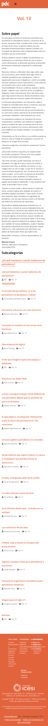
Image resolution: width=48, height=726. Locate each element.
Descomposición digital (13, 344)
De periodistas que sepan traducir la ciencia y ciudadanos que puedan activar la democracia (23, 458)
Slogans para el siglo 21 (13, 600)
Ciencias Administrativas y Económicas (12, 645)
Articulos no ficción (8, 283)
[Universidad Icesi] (24, 687)
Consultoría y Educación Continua (23, 651)
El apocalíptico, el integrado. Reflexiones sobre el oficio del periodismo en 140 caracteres (22, 420)
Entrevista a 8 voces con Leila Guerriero (21, 310)
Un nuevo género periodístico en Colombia (22, 439)
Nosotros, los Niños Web (14, 378)
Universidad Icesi (7, 693)
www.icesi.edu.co (24, 699)
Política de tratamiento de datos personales (24, 701)
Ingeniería (11, 651)
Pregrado (23, 642)
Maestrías (23, 644)
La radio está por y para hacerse (18, 493)
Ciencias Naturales (11, 660)
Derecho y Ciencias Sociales (11, 655)
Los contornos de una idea (15, 527)
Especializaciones (24, 647)
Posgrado (24, 677)
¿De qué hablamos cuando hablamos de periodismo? (23, 262)
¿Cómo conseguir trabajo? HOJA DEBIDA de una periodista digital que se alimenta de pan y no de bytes (23, 397)
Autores (6, 615)
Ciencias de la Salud (12, 665)
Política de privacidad (39, 699)
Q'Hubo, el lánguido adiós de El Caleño (21, 478)
